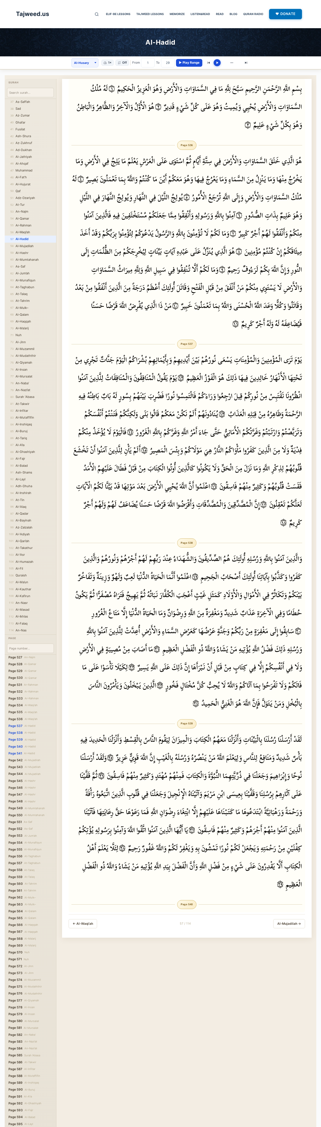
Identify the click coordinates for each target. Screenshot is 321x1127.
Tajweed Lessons (150, 14)
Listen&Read (200, 14)
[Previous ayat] (208, 62)
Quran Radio (253, 14)
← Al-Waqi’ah (83, 923)
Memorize (177, 14)
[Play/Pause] (217, 62)
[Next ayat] (246, 62)
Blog (233, 14)
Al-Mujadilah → (289, 923)
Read (220, 14)
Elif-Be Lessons (118, 14)
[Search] (96, 14)
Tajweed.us (32, 13)
